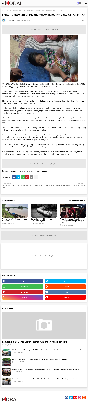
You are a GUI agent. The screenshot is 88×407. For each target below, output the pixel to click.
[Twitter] (18, 177)
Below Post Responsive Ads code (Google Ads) (44, 164)
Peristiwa (13, 171)
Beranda (5, 10)
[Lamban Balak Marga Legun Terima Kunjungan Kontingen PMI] (44, 325)
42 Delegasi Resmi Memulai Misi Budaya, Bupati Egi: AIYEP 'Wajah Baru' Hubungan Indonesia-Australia (46, 369)
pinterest (24, 292)
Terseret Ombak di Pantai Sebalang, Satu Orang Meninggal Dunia (72, 220)
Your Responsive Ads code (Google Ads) (44, 235)
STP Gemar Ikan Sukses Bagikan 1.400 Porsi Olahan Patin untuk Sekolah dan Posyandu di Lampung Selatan (47, 350)
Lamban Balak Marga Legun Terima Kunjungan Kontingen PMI (34, 341)
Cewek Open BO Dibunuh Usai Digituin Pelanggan (42, 220)
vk (67, 292)
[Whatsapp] (23, 177)
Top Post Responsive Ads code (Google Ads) (44, 29)
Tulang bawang (14, 10)
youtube (67, 297)
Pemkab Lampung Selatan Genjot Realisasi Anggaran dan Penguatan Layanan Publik (40, 359)
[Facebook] (14, 177)
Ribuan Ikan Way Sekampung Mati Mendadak (14, 220)
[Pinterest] (27, 177)
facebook (24, 281)
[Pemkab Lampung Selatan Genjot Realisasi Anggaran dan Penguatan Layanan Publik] (6, 362)
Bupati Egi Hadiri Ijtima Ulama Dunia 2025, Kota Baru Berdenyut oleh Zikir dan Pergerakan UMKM (44, 379)
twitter (66, 281)
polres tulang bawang (26, 171)
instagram (24, 297)
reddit (66, 287)
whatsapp (24, 287)
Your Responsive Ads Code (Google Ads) (44, 256)
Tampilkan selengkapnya (77, 200)
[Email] (31, 177)
